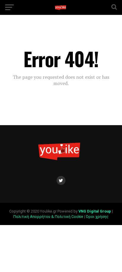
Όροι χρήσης (97, 216)
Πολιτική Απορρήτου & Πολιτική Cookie (48, 216)
